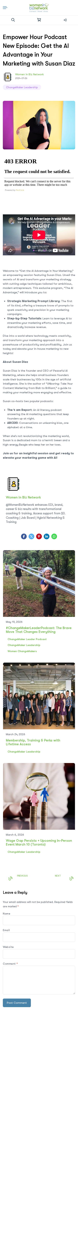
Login (65, 20)
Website (8, 946)
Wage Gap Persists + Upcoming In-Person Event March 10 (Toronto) (39, 842)
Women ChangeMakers (22, 651)
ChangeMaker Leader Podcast (27, 639)
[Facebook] (24, 536)
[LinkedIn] (46, 536)
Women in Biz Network (29, 74)
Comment (10, 963)
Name (6, 913)
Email (6, 930)
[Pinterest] (39, 536)
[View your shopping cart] (39, 20)
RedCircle (20, 190)
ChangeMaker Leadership (22, 87)
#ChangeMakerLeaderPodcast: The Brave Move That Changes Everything (39, 630)
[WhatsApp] (54, 536)
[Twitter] (31, 536)
